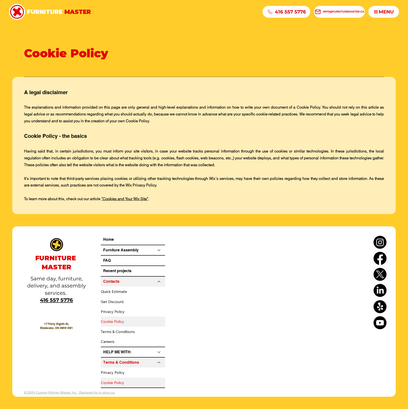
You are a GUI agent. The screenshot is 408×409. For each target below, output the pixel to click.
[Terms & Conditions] (159, 362)
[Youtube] (380, 322)
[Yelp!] (380, 306)
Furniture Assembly (121, 250)
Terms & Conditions (118, 331)
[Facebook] (380, 258)
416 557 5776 (56, 300)
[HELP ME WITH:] (159, 352)
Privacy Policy (113, 311)
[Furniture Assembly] (159, 250)
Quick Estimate (114, 291)
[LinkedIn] (380, 290)
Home (108, 239)
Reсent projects (117, 271)
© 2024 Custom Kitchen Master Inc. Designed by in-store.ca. (69, 392)
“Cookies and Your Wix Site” (124, 198)
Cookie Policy (112, 321)
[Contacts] (159, 282)
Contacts (111, 281)
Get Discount (112, 301)
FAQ (107, 260)
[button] (383, 12)
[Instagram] (380, 242)
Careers (108, 341)
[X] (380, 274)
